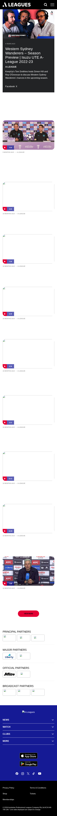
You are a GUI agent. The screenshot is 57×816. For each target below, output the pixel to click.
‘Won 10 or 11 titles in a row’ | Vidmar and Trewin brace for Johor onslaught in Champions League (28, 160)
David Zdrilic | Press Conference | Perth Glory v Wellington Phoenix (27, 541)
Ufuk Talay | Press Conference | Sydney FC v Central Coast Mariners (27, 219)
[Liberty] (9, 656)
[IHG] (23, 674)
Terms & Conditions (38, 788)
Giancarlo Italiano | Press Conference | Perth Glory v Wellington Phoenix (26, 489)
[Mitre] (9, 674)
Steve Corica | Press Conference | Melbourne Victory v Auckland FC (23, 594)
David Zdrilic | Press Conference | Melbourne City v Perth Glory (23, 272)
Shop (5, 794)
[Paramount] (23, 692)
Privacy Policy (8, 788)
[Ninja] (23, 638)
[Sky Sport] (37, 692)
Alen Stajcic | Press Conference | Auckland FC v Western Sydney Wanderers (23, 435)
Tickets (33, 794)
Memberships (8, 799)
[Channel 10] (9, 692)
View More (28, 614)
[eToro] (23, 656)
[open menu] (52, 4)
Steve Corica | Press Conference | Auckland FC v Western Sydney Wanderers (23, 378)
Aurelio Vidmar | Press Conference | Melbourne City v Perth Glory (25, 324)
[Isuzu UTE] (9, 638)
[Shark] (37, 638)
